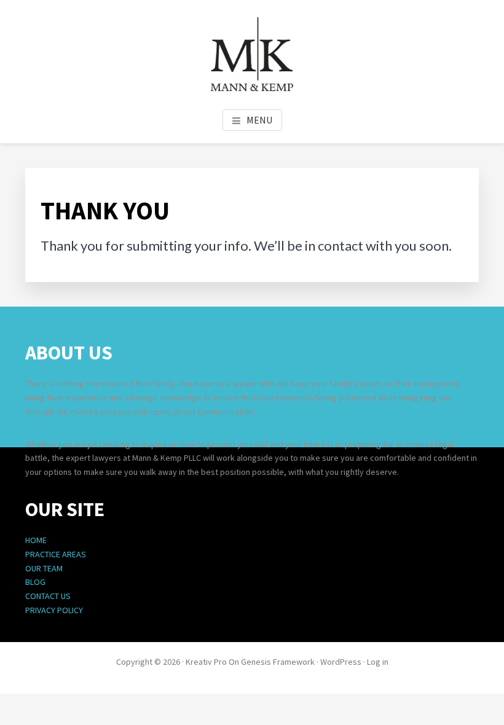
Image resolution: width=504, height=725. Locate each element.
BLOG (35, 581)
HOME (36, 540)
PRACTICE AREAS (55, 554)
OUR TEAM (44, 568)
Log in (377, 661)
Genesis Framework (278, 661)
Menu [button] (259, 120)
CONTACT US (48, 596)
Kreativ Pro (206, 661)
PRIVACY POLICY (54, 610)
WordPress (340, 661)
